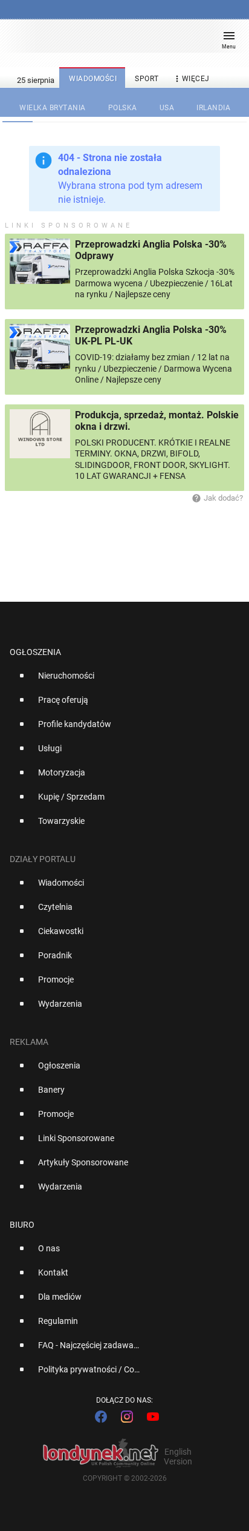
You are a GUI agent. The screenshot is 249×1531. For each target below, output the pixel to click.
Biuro (22, 1225)
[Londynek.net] (119, 41)
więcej (191, 79)
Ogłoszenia (35, 652)
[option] (120, 680)
